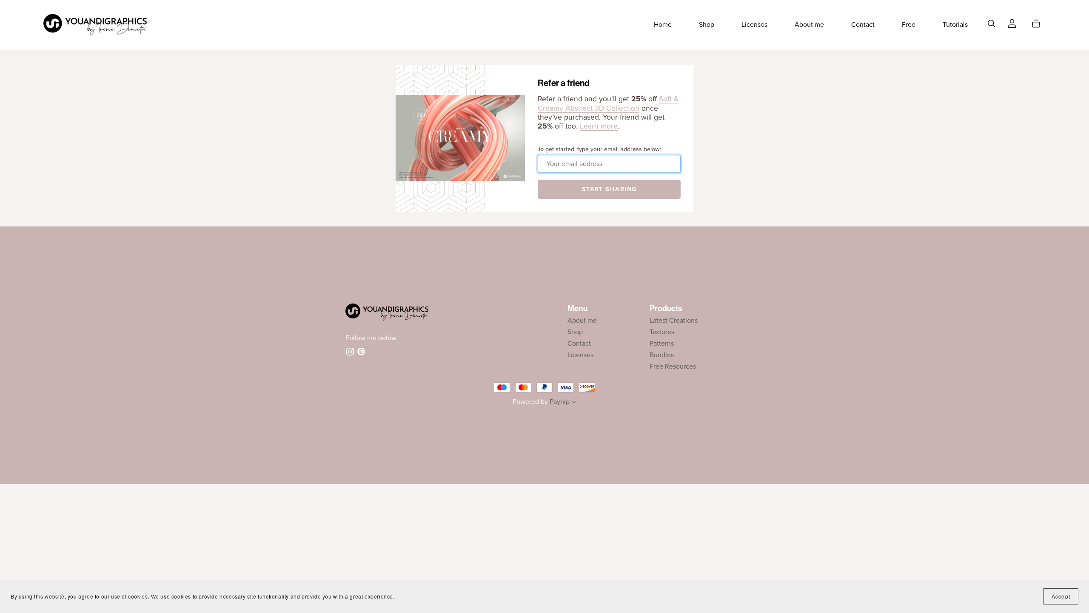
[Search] (991, 24)
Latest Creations (674, 320)
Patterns (662, 343)
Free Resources (673, 366)
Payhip (560, 402)
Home (663, 24)
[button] (573, 403)
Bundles (662, 355)
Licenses (754, 24)
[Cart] (1039, 24)
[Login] (1012, 23)
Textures (662, 332)
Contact (863, 24)
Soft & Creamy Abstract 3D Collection (608, 103)
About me (809, 24)
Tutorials (955, 24)
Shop (706, 24)
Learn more (599, 126)
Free (908, 24)
